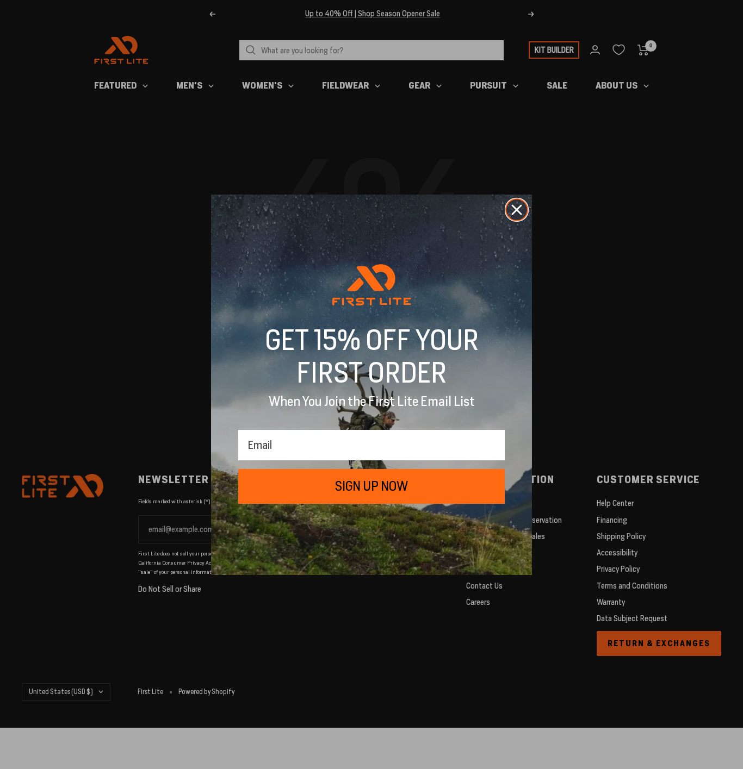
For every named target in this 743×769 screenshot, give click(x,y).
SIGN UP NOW (371, 486)
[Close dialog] (517, 210)
